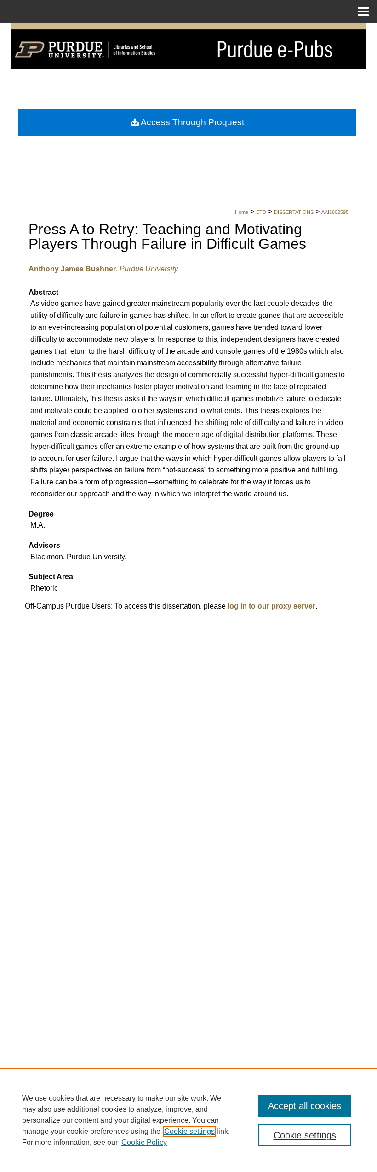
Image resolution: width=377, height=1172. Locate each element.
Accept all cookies (304, 1106)
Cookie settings (189, 1131)
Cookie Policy (144, 1142)
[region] (188, 1120)
